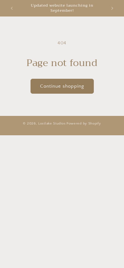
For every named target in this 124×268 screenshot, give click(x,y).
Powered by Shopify (83, 123)
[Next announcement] (112, 8)
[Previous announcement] (12, 8)
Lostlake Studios (51, 123)
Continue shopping (62, 86)
